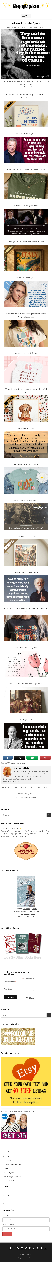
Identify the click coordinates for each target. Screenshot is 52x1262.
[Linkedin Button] (22, 1247)
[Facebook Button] (10, 1247)
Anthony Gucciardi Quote (26, 353)
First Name (8, 989)
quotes (37, 787)
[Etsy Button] (33, 1247)
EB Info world (7, 1160)
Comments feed (8, 1200)
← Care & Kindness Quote (26, 797)
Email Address (10, 981)
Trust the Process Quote (26, 647)
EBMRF (5, 1168)
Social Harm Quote (26, 428)
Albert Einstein (15, 787)
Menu (27, 16)
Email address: (8, 1224)
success (42, 787)
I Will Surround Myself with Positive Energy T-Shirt (26, 610)
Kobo (32, 916)
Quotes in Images (39, 27)
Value (48, 787)
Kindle (34, 908)
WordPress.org (7, 1204)
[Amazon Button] (37, 1247)
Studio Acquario (8, 1180)
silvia (11, 27)
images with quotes (27, 787)
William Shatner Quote (25, 133)
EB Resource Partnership (11, 1164)
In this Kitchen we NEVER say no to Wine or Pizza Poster (26, 96)
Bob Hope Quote (25, 719)
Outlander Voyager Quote (26, 205)
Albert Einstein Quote (26, 23)
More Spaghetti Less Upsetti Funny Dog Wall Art (26, 390)
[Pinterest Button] (18, 1247)
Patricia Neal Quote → (26, 793)
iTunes (26, 916)
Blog (31, 27)
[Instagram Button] (25, 1247)
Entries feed (6, 1196)
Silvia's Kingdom (8, 1172)
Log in (4, 1192)
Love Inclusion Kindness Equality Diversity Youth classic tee (26, 315)
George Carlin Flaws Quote (26, 572)
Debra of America (8, 1157)
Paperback (26, 908)
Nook (37, 911)
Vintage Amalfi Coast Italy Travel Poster (26, 241)
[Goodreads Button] (41, 1247)
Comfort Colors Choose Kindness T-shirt (26, 169)
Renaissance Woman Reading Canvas (26, 683)
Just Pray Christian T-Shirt (26, 464)
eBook (33, 914)
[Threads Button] (14, 1248)
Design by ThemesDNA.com (26, 1258)
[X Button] (6, 1248)
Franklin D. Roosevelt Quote (26, 500)
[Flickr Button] (29, 1247)
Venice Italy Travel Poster (26, 536)
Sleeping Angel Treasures (11, 1176)
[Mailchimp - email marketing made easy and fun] (30, 1000)
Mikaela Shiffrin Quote (26, 277)
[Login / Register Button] (45, 1247)
